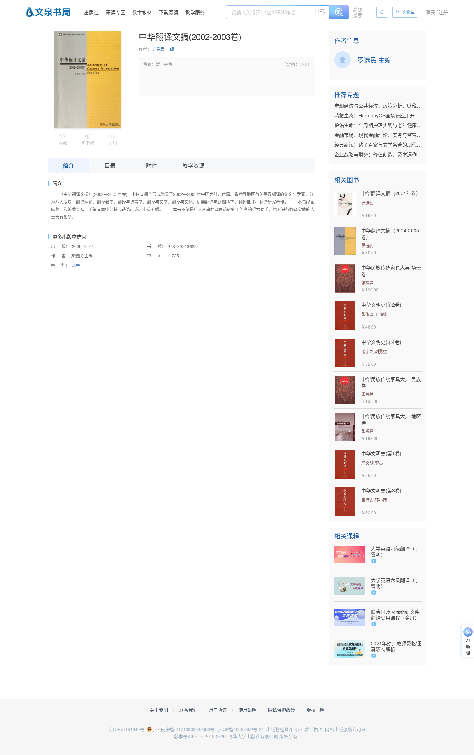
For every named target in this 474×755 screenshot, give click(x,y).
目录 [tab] (110, 165)
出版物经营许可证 (284, 729)
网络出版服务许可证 (345, 729)
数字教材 (142, 12)
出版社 (91, 12)
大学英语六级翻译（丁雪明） (395, 583)
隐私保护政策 (281, 710)
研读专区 (115, 12)
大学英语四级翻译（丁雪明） (395, 551)
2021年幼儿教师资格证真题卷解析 (396, 646)
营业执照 (314, 729)
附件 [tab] (151, 165)
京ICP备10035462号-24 (240, 729)
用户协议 (218, 710)
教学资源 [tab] (193, 165)
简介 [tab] (68, 165)
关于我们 (159, 710)
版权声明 (315, 710)
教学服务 (195, 12)
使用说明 (247, 710)
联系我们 (188, 710)
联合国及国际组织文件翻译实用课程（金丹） (395, 615)
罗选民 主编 (163, 49)
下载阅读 (168, 12)
